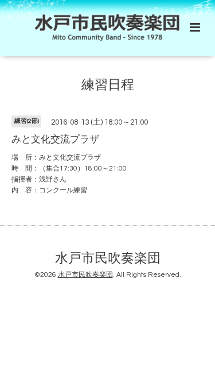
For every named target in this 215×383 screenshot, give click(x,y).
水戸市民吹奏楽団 (108, 258)
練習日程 (107, 85)
